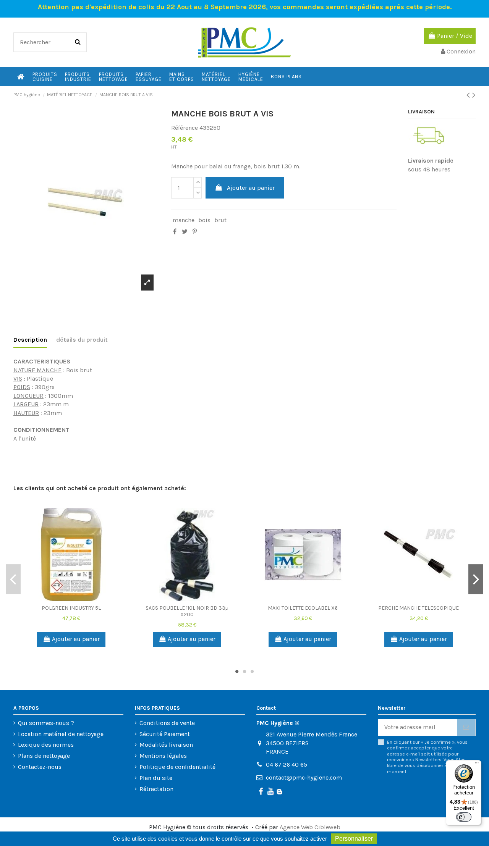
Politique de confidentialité (177, 766)
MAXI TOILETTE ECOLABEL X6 (303, 608)
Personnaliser (354, 838)
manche (183, 220)
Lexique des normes (46, 744)
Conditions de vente (167, 723)
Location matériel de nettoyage (61, 734)
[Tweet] (185, 231)
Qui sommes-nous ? (46, 723)
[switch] (463, 817)
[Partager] (174, 231)
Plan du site (155, 777)
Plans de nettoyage (44, 755)
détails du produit (82, 339)
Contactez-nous (40, 766)
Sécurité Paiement (164, 734)
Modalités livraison (166, 744)
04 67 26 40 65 (286, 764)
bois (204, 220)
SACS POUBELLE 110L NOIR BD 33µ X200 (187, 611)
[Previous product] (469, 95)
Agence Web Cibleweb (310, 827)
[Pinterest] (195, 231)
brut (220, 220)
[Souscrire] (466, 727)
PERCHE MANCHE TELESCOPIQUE (418, 608)
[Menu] (476, 764)
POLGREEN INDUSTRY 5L (71, 608)
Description (30, 339)
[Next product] (474, 95)
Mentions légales (163, 755)
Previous (13, 579)
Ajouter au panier (251, 187)
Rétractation (156, 789)
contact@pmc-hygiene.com (304, 777)
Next (475, 579)
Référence (184, 127)
